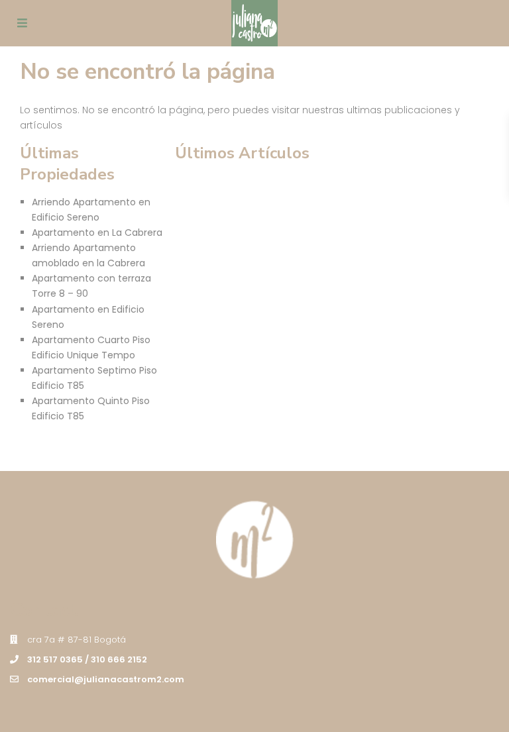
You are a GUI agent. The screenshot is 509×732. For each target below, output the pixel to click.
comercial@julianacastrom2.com (105, 679)
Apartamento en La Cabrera (97, 232)
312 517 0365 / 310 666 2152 (87, 659)
